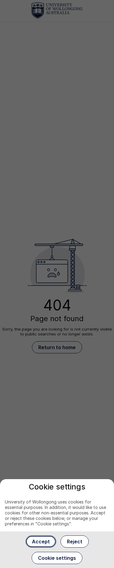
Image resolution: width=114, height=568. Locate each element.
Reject (74, 541)
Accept (41, 541)
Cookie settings (57, 558)
